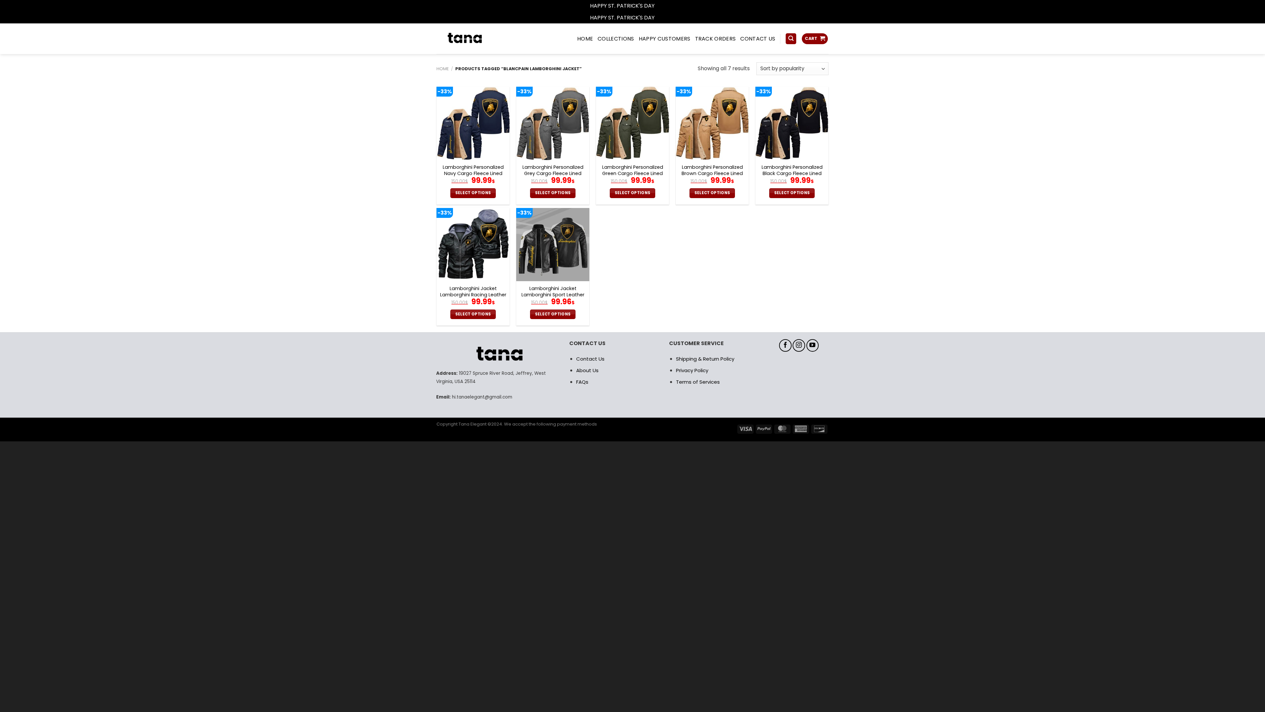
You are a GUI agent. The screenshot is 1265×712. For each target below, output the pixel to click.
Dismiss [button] (665, 6)
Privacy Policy (692, 370)
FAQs (582, 381)
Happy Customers (664, 39)
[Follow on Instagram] (799, 345)
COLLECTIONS (616, 39)
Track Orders (715, 39)
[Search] (791, 38)
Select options (473, 192)
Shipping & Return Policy (705, 358)
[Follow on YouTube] (812, 345)
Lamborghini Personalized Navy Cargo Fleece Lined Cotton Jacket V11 (473, 173)
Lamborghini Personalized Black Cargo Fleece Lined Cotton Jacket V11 (792, 173)
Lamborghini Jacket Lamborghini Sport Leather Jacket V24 (552, 294)
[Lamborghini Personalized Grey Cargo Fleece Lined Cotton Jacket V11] (552, 123)
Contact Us (590, 358)
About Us (587, 370)
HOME (585, 39)
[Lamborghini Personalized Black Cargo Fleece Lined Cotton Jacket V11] (792, 123)
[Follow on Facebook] (785, 345)
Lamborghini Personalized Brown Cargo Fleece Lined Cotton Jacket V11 (712, 173)
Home (442, 69)
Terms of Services (698, 381)
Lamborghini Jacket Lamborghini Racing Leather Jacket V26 (473, 294)
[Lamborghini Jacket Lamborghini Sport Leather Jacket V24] (552, 244)
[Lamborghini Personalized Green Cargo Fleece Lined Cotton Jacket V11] (632, 123)
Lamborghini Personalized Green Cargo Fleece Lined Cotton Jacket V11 (632, 173)
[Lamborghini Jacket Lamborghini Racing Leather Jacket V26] (473, 244)
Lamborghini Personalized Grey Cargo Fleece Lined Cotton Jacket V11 (552, 173)
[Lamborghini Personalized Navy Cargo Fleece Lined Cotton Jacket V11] (473, 123)
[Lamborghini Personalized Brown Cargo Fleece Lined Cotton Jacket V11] (712, 123)
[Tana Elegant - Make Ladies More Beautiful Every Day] (479, 38)
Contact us (757, 39)
